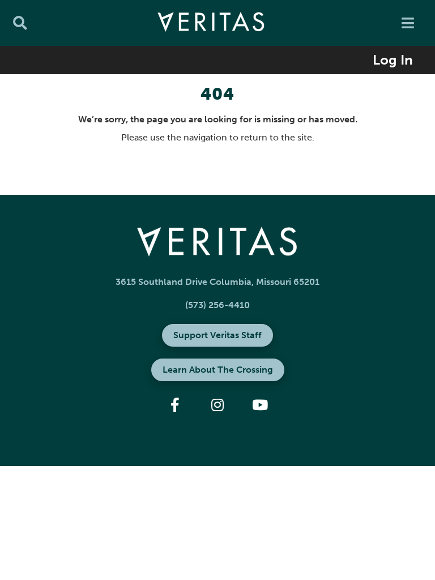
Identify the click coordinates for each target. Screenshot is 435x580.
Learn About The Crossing (218, 369)
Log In (393, 60)
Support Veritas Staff (217, 335)
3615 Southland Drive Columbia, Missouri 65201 (217, 281)
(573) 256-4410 (217, 305)
